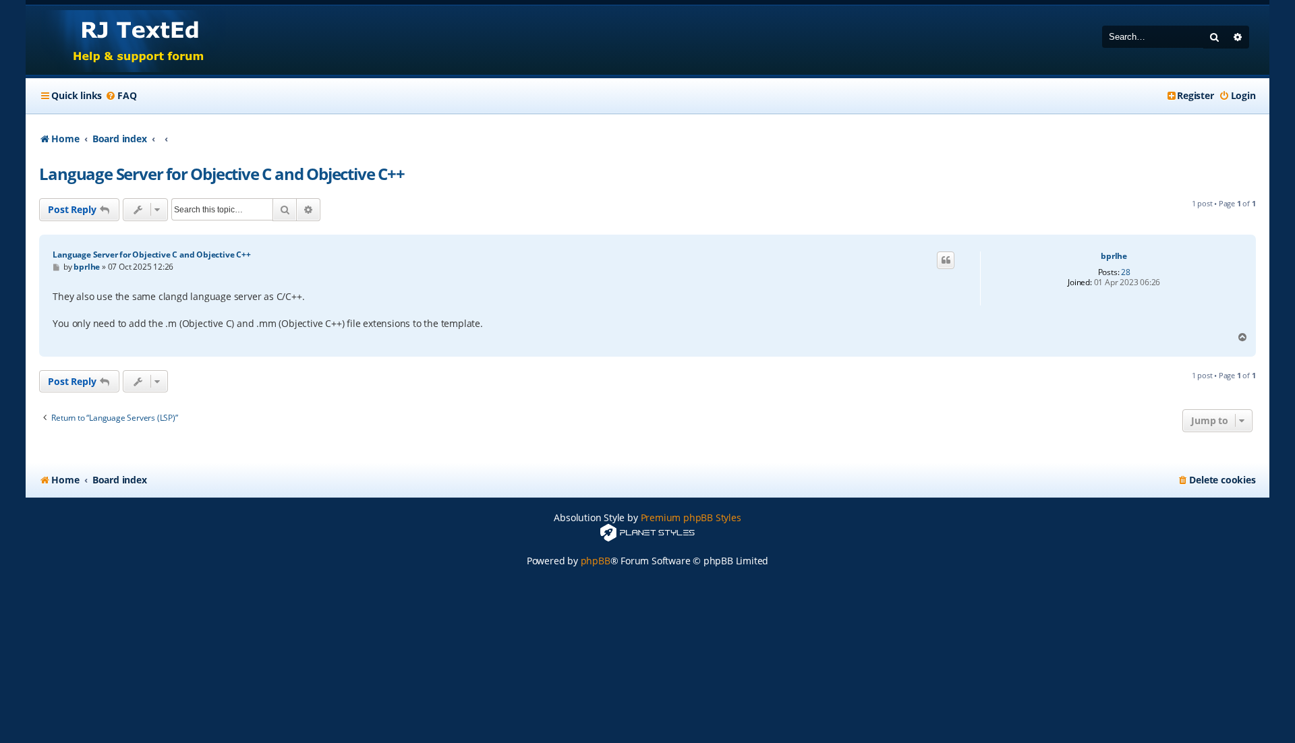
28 (1125, 272)
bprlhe (1114, 256)
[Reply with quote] (945, 260)
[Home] (126, 40)
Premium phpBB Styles (691, 517)
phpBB (595, 560)
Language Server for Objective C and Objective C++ (221, 173)
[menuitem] (120, 96)
